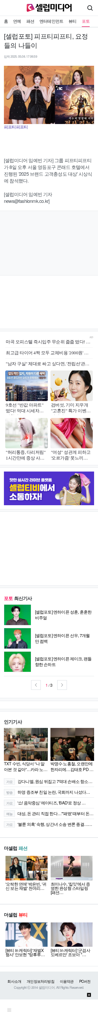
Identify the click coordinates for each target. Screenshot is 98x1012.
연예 (17, 21)
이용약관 (67, 981)
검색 (90, 8)
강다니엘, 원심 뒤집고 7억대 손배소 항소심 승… (50, 781)
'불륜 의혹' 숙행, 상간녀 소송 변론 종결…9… (50, 824)
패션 (30, 21)
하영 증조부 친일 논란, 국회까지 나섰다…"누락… (50, 792)
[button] (36, 685)
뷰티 (72, 21)
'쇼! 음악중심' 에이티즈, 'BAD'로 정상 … (46, 803)
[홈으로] (49, 7)
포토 (86, 21)
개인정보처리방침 (40, 981)
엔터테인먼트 (51, 21)
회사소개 (14, 981)
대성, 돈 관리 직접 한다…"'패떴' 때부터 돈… (50, 813)
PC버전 (85, 981)
